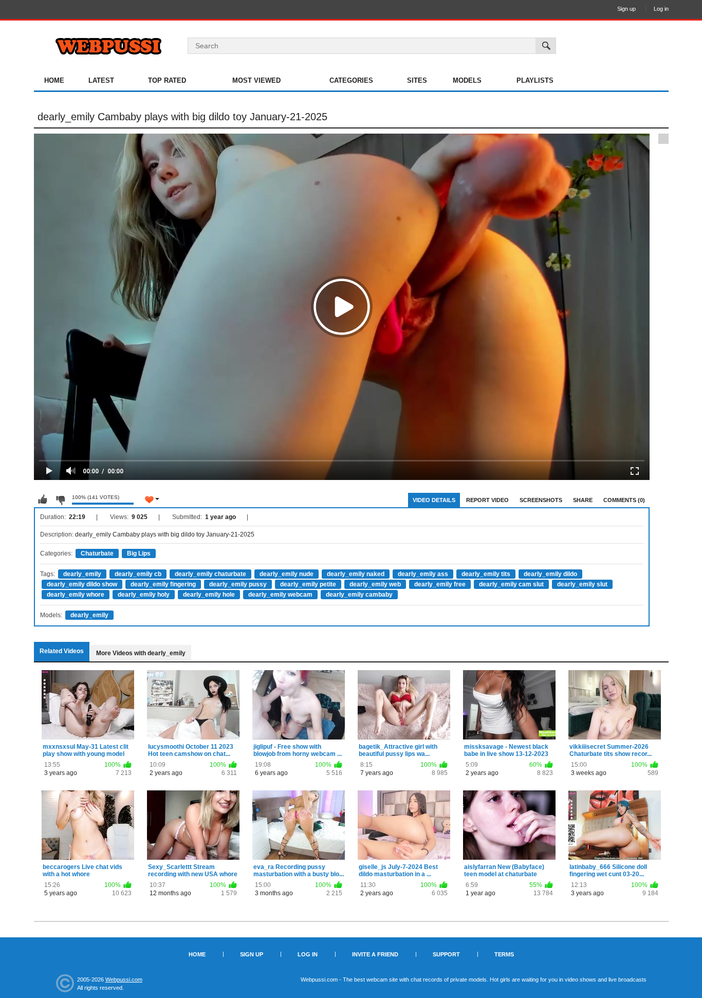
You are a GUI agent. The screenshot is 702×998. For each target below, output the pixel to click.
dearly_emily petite (308, 584)
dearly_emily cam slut (511, 584)
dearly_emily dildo (550, 574)
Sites (417, 80)
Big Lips (139, 553)
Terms (504, 954)
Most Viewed (256, 80)
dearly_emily (82, 574)
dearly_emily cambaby (359, 594)
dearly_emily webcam (280, 594)
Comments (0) (624, 500)
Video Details (434, 500)
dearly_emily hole (209, 594)
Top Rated (167, 80)
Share (583, 500)
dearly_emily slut (582, 584)
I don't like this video (60, 499)
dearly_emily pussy (238, 584)
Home (54, 80)
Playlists (534, 80)
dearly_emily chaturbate (210, 574)
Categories (351, 80)
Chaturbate (97, 553)
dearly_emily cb (138, 574)
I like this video (42, 499)
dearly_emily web (375, 584)
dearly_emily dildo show (82, 584)
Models (467, 80)
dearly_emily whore (75, 594)
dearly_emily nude (286, 574)
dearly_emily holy (144, 594)
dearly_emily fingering (163, 584)
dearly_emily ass (423, 574)
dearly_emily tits (485, 574)
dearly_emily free (440, 584)
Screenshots (541, 500)
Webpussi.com (123, 979)
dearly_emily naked (355, 574)
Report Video (487, 500)
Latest (101, 80)
